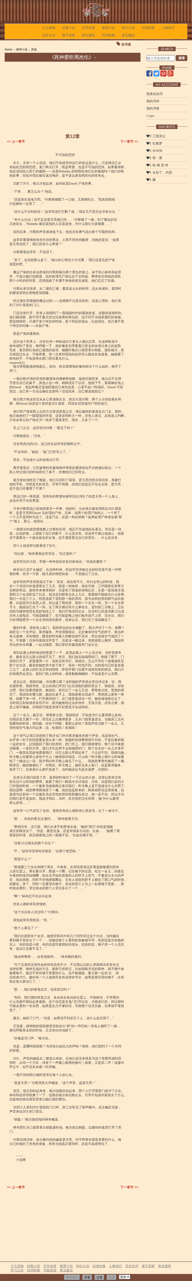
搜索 (181, 58)
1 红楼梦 (156, 143)
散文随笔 (88, 35)
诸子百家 (68, 35)
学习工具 (17, 1270)
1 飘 (153, 180)
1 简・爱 (156, 158)
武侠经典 (148, 28)
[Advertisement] (72, 97)
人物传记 (168, 28)
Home (8, 49)
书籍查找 (49, 1270)
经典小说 (68, 28)
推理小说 (108, 28)
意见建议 (128, 35)
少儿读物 (48, 28)
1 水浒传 (156, 150)
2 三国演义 (158, 136)
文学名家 (88, 28)
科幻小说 (128, 28)
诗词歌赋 (108, 35)
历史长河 (48, 35)
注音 (99, 1277)
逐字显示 (72, 1277)
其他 (34, 49)
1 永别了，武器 (161, 172)
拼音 (87, 1277)
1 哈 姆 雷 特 (159, 165)
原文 (112, 1277)
